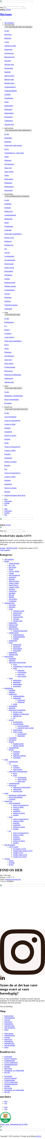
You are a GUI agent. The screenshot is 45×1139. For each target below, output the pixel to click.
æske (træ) (21, 674)
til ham (11, 861)
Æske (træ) (8, 168)
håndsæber (17, 647)
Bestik (6, 223)
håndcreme (17, 615)
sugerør (11, 742)
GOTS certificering (11, 1062)
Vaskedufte (8, 309)
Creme (6, 42)
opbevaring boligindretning (18, 771)
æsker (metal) (22, 779)
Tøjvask (7, 294)
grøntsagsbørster (18, 696)
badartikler (12, 658)
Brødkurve (8, 241)
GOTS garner (13, 847)
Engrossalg (8, 1057)
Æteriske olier (9, 64)
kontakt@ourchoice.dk (13, 879)
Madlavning (8, 211)
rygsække (12, 799)
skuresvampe (17, 730)
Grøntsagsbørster (10, 215)
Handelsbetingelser (10, 1064)
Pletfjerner (7, 297)
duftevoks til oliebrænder (21, 787)
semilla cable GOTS (20, 855)
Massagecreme (9, 57)
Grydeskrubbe (9, 256)
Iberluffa (12, 579)
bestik (15, 704)
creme (11, 609)
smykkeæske (21, 672)
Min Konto (8, 1068)
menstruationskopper (20, 631)
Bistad (11, 569)
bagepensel (21, 700)
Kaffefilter (7, 204)
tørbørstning (13, 652)
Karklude (7, 208)
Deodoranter (8, 68)
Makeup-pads (9, 79)
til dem (11, 865)
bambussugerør (18, 744)
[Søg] (25, 531)
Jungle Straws (13, 585)
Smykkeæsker (9, 164)
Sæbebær (7, 301)
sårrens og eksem (19, 813)
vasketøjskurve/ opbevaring (22, 666)
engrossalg (8, 501)
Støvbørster (8, 275)
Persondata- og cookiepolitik (14, 1070)
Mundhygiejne (9, 83)
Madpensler (8, 219)
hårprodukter (17, 649)
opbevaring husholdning (17, 710)
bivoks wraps (17, 712)
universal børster (23, 726)
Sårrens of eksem (10, 435)
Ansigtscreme (9, 53)
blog (5, 499)
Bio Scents (12, 567)
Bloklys (7, 330)
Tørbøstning (8, 121)
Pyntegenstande (9, 367)
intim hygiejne (14, 629)
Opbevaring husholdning (13, 234)
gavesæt (7, 859)
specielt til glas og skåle (25, 728)
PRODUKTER (11, 548)
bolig (6, 760)
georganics (12, 577)
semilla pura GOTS (20, 857)
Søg (1, 7)
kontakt (7, 503)
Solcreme (7, 61)
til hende (12, 863)
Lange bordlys (9, 337)
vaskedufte (17, 758)
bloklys (15, 765)
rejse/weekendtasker (16, 797)
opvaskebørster (18, 724)
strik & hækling (9, 845)
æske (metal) (21, 676)
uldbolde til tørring (19, 756)
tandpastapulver (18, 635)
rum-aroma (12, 785)
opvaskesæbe (22, 734)
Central (11, 573)
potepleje (16, 809)
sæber (11, 643)
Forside (2, 548)
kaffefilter (12, 690)
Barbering (7, 38)
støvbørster (12, 740)
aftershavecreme (18, 611)
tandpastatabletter (19, 637)
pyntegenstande (14, 783)
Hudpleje (7, 72)
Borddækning (9, 322)
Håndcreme (8, 49)
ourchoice (12, 593)
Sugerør (7, 279)
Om (5, 505)
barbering (12, 607)
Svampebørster (9, 290)
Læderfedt (7, 230)
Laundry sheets (14, 587)
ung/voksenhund (14, 803)
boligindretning (9, 1018)
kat (10, 831)
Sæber (6, 102)
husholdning (8, 688)
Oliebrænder (8, 378)
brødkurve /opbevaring (21, 714)
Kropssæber (8, 117)
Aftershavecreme (10, 46)
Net (5, 249)
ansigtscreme (17, 613)
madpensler (17, 698)
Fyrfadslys (8, 333)
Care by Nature (14, 571)
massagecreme (18, 617)
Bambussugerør (9, 282)
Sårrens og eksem (10, 462)
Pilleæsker (7, 160)
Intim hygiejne (9, 76)
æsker (15, 668)
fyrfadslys (16, 767)
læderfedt (12, 708)
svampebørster (14, 748)
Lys (5, 326)
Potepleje (7, 428)
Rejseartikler (8, 271)
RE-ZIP (11, 595)
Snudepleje (8, 432)
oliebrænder (17, 789)
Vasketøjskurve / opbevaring (14, 153)
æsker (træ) (21, 781)
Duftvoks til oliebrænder (12, 375)
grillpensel (21, 702)
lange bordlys (17, 769)
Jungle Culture (14, 583)
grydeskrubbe (17, 722)
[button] (6, 1006)
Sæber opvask (9, 267)
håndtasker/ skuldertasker (17, 795)
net (14, 718)
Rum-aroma (8, 371)
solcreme (16, 619)
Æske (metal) (8, 172)
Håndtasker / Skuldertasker (13, 396)
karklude (12, 692)
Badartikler (8, 138)
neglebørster (13, 627)
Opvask (7, 253)
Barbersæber (8, 106)
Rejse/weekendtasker (11, 399)
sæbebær (16, 754)
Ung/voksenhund (10, 417)
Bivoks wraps (9, 238)
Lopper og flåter (10, 424)
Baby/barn (8, 34)
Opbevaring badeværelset (13, 145)
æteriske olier (17, 621)
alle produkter (9, 559)
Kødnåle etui (8, 245)
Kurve (6, 149)
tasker (6, 793)
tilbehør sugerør (18, 746)
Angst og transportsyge (12, 420)
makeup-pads (13, 625)
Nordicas (12, 589)
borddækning (13, 761)
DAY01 (38, 1136)
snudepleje (16, 811)
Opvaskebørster (9, 260)
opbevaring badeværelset (17, 662)
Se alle (6, 31)
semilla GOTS (18, 853)
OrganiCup (12, 591)
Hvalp (6, 443)
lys (10, 763)
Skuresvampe (9, 264)
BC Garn (12, 565)
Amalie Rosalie (14, 563)
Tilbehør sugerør (10, 286)
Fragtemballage (9, 1060)
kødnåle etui (17, 716)
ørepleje (16, 815)
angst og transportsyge (21, 805)
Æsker (6, 157)
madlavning (13, 694)
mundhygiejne (14, 633)
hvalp (11, 817)
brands (6, 561)
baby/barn (12, 605)
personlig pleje (9, 603)
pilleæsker (20, 670)
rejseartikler (13, 738)
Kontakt (7, 1066)
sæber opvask (17, 732)
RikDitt (11, 597)
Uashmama (12, 601)
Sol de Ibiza (13, 599)
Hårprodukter (9, 113)
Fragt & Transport (10, 1058)
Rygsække (8, 403)
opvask (11, 720)
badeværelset (8, 656)
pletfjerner (16, 752)
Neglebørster (8, 98)
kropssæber (17, 650)
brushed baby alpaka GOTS (22, 851)
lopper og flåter (18, 807)
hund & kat (8, 801)
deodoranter (13, 623)
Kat (5, 469)
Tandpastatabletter (10, 91)
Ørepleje (7, 439)
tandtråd (16, 639)
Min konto (6, 14)
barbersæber (17, 645)
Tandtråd (7, 94)
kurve (15, 664)
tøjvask (11, 750)
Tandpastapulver (10, 87)
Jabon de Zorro (14, 581)
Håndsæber (8, 109)
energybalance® (14, 575)
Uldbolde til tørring (11, 305)
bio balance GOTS (19, 849)
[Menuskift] (1, 19)
